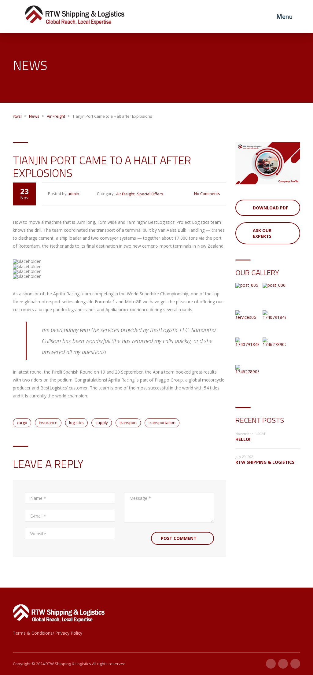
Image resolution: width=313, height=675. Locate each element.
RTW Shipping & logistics (264, 462)
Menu (284, 16)
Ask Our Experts (262, 233)
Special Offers (150, 194)
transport (128, 422)
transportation (162, 422)
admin (73, 193)
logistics (76, 422)
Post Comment (179, 538)
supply (101, 422)
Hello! (242, 439)
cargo (22, 422)
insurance (48, 422)
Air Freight (125, 194)
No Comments (207, 193)
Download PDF (270, 208)
